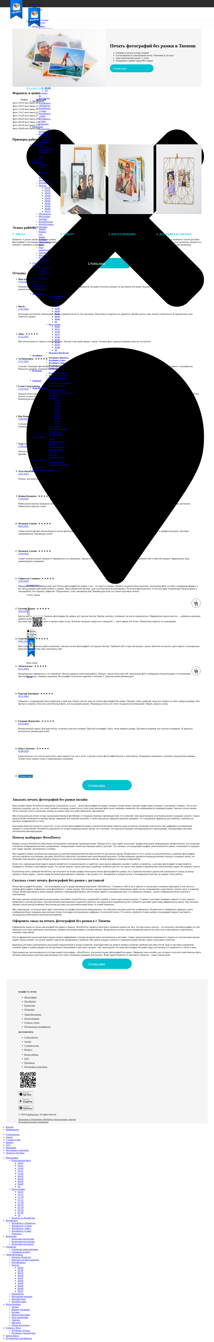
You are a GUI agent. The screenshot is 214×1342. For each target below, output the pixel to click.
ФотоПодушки (46, 224)
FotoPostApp (32, 1114)
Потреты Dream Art (57, 390)
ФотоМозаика (18, 1262)
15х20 (57, 309)
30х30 (57, 317)
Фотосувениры (31, 1018)
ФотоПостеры (46, 221)
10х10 (57, 298)
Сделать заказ (119, 68)
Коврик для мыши (56, 442)
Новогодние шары (57, 447)
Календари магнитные (44, 130)
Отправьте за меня (57, 385)
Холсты (52, 398)
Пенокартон (18, 1294)
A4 (46, 90)
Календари (29, 1005)
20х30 (57, 403)
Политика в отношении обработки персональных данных (47, 1119)
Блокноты (44, 124)
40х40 (57, 419)
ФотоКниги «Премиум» (45, 104)
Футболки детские (44, 269)
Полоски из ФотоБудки (59, 353)
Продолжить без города (38, 88)
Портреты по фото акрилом (25, 1260)
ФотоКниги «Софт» (45, 120)
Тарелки (16, 1320)
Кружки (52, 444)
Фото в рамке (54, 324)
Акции (27, 1041)
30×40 (48, 88)
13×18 (57, 332)
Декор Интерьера (32, 1014)
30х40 (57, 319)
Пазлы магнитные (44, 259)
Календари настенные (44, 140)
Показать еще (25, 776)
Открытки (29, 1009)
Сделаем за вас (31, 1045)
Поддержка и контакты (35, 1067)
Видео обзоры (31, 1054)
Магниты (43, 255)
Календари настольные (44, 135)
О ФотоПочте (31, 1037)
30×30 (57, 345)
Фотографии (30, 997)
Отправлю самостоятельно (60, 383)
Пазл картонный (56, 449)
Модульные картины (44, 217)
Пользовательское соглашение (33, 1122)
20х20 (57, 311)
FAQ (26, 1058)
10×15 (57, 329)
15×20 (57, 337)
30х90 (57, 416)
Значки (42, 229)
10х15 (57, 301)
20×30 (20, 1207)
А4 (56, 322)
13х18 (57, 303)
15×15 (57, 334)
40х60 (57, 421)
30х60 (57, 413)
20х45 (57, 411)
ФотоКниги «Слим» (45, 109)
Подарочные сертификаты (37, 1026)
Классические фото (57, 296)
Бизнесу (28, 1049)
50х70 (20, 1291)
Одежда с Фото (31, 1022)
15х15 (57, 306)
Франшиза (29, 1063)
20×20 (57, 340)
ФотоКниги (30, 1001)
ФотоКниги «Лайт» (45, 114)
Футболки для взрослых (59, 465)
